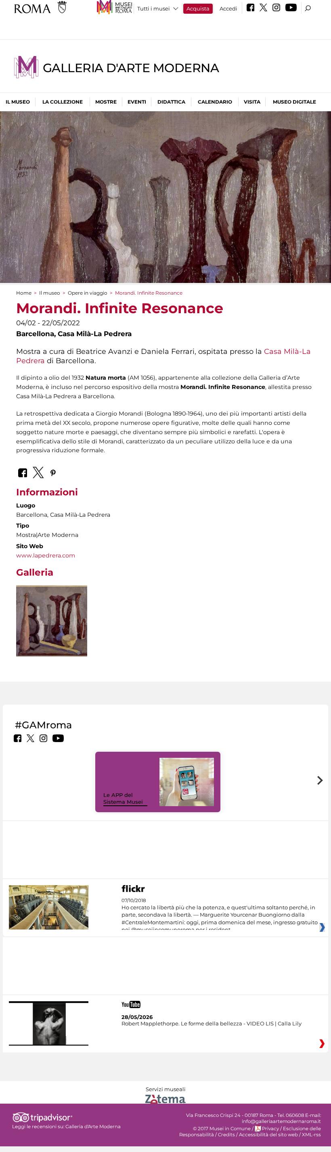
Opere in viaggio (87, 293)
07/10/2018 (220, 915)
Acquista (197, 8)
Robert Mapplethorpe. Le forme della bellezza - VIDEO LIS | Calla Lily (212, 1023)
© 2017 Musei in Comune (222, 1128)
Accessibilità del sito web (268, 1134)
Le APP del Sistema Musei (123, 798)
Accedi (228, 8)
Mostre (106, 102)
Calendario (215, 102)
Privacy (270, 1128)
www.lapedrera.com (45, 555)
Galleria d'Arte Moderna (131, 67)
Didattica (171, 102)
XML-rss (311, 1134)
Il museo (18, 102)
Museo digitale (294, 102)
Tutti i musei (153, 8)
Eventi (137, 102)
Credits (226, 1134)
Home (23, 293)
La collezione (62, 102)
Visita (252, 102)
